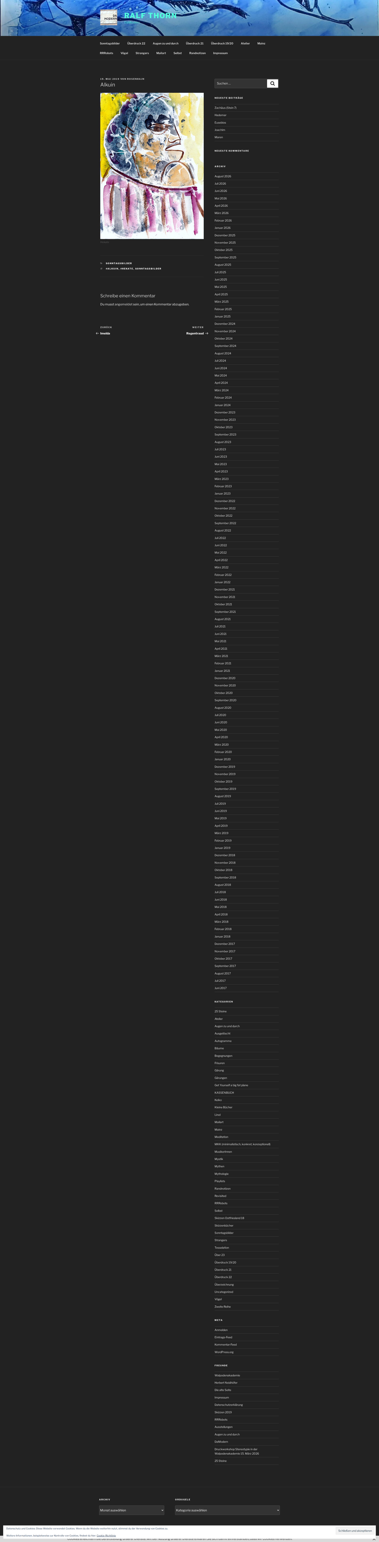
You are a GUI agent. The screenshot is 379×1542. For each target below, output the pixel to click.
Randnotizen (197, 53)
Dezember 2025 (225, 235)
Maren (219, 137)
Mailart (161, 53)
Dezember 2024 (225, 323)
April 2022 (221, 560)
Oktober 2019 (223, 781)
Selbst (178, 53)
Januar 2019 (222, 847)
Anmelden (221, 1330)
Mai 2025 (221, 286)
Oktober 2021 (223, 604)
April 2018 (221, 914)
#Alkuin (112, 268)
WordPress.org (224, 1352)
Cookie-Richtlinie (106, 1535)
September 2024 (225, 345)
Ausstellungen (224, 1426)
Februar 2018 (223, 929)
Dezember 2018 (225, 855)
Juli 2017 (220, 980)
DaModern (221, 1441)
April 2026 (221, 205)
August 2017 (223, 973)
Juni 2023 (221, 456)
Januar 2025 (223, 316)
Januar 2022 (222, 582)
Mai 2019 (221, 818)
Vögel (124, 53)
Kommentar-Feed (226, 1344)
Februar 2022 (223, 574)
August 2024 (223, 353)
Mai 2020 (221, 729)
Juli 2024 (220, 360)
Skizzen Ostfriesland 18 (229, 1218)
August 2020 (223, 707)
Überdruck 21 (195, 43)
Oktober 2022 (223, 515)
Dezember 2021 (225, 589)
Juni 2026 (221, 190)
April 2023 (221, 471)
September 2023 (225, 434)
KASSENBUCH (224, 1092)
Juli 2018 (220, 892)
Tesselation (222, 1247)
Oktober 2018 (223, 870)
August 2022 (223, 530)
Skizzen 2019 (223, 1412)
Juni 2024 (221, 368)
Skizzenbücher (224, 1225)
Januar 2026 (223, 227)
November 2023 (225, 419)
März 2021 (221, 656)
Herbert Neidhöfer (226, 1382)
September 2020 (225, 700)
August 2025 (223, 264)
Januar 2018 (222, 936)
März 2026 (222, 213)
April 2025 (221, 294)
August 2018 (223, 884)
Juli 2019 (220, 803)
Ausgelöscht (222, 1033)
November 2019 (225, 774)
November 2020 (225, 685)
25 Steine (221, 1011)
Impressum (220, 53)
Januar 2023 (223, 493)
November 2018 (225, 862)
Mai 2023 (221, 464)
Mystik (219, 1159)
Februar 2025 (223, 309)
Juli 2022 (220, 538)
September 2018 (225, 877)
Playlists (220, 1181)
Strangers (142, 53)
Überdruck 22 (136, 43)
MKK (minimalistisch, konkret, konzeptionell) (242, 1144)
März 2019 (221, 833)
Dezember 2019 (225, 766)
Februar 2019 (223, 840)
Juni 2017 (221, 988)
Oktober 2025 (224, 250)
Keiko (218, 1100)
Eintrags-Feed (223, 1337)
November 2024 (225, 331)
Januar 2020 (223, 759)
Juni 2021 (221, 633)
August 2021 (223, 619)
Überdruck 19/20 (222, 43)
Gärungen (221, 1077)
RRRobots (106, 53)
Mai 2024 (221, 375)
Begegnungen (223, 1055)
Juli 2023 (220, 449)
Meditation (221, 1136)
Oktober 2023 (224, 427)
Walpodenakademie (227, 1375)
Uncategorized (224, 1291)
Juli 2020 (220, 715)
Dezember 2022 (225, 501)
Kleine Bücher (223, 1107)
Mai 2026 (221, 198)
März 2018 (221, 921)
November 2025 (225, 242)
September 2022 (225, 523)
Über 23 (220, 1255)
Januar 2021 (222, 670)
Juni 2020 (221, 722)
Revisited (220, 1196)
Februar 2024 (223, 397)
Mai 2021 (220, 641)
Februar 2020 (223, 752)
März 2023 (222, 479)
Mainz (261, 43)
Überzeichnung (224, 1284)
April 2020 (221, 737)
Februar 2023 (223, 486)
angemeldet (123, 304)
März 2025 (222, 301)
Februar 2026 (223, 220)
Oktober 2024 (224, 338)
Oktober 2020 (224, 693)
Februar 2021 (223, 663)
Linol (217, 1114)
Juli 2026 (220, 183)
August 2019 (223, 796)
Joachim (220, 129)
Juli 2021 (220, 626)
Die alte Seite (223, 1390)
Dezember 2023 (225, 412)
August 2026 (223, 176)
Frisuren (220, 1063)
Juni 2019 (221, 811)
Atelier (245, 43)
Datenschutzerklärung (229, 1404)
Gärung (219, 1070)
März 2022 (221, 567)
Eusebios (220, 122)
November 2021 (225, 597)
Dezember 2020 (225, 678)
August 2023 (223, 442)
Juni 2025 (221, 279)
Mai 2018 (221, 906)
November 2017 (225, 951)
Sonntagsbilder (110, 43)
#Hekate (126, 268)
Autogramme (223, 1041)
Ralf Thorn (150, 15)
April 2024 (221, 382)
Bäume (219, 1048)
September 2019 (225, 788)
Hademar (220, 115)
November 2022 (225, 508)
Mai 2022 (221, 552)
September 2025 (225, 257)
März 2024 (222, 390)
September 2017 (225, 966)
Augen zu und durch (165, 43)
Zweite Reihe (223, 1306)
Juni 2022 (221, 545)
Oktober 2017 (223, 958)
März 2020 (222, 744)
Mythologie (222, 1173)
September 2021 (225, 611)
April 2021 (221, 648)
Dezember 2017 (225, 943)
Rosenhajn (135, 79)
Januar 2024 (223, 405)
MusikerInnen (223, 1151)
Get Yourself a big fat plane (231, 1085)
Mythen (219, 1166)
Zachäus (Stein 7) (225, 107)
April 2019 (221, 825)
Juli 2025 (220, 272)
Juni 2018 (221, 899)
